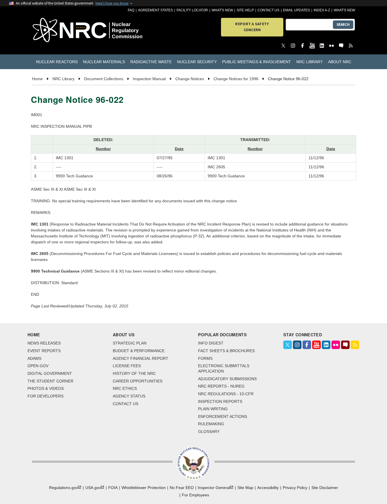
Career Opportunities (137, 381)
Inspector (214, 487)
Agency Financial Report (140, 358)
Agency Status (129, 396)
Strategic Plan (129, 343)
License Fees (127, 365)
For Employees (195, 495)
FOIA (113, 487)
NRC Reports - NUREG (221, 386)
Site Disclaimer (324, 487)
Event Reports (44, 350)
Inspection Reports (220, 401)
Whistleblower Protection (144, 487)
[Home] (58, 30)
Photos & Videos (45, 388)
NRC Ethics (125, 388)
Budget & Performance (139, 350)
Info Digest (211, 343)
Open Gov (37, 365)
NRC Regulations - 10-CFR (226, 394)
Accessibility (268, 487)
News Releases (44, 343)
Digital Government (49, 373)
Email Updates (296, 10)
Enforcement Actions (222, 416)
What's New (222, 10)
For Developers (45, 396)
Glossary (209, 431)
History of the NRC (134, 373)
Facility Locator (192, 10)
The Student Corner (50, 381)
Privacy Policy (295, 487)
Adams (34, 358)
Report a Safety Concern (252, 26)
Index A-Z (322, 10)
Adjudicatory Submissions (227, 379)
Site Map (245, 487)
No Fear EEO (182, 487)
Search (343, 24)
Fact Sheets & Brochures (226, 350)
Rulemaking (211, 424)
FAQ (131, 10)
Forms (205, 358)
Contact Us (268, 10)
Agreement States (155, 10)
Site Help (245, 10)
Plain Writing (213, 409)
